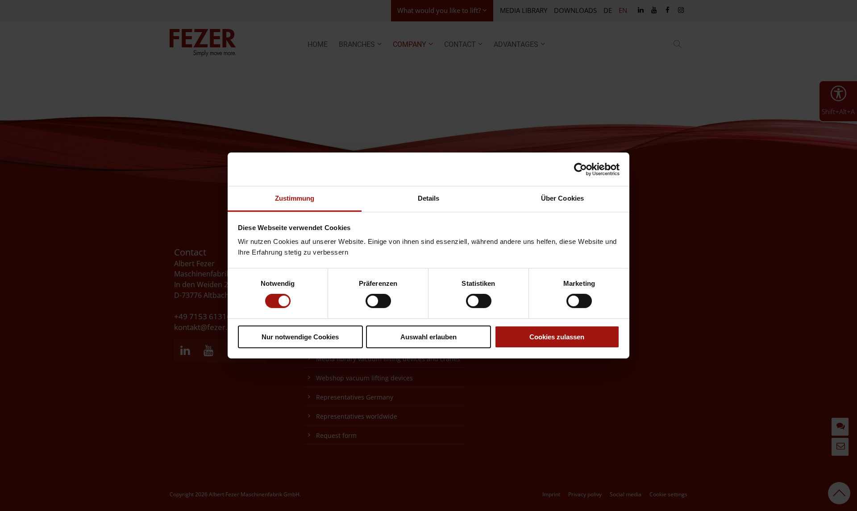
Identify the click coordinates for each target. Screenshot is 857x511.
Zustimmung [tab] (295, 198)
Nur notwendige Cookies (300, 337)
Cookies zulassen (556, 337)
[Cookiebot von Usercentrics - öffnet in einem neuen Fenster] (580, 169)
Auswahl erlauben (428, 337)
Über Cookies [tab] (562, 198)
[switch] (378, 301)
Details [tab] (429, 198)
